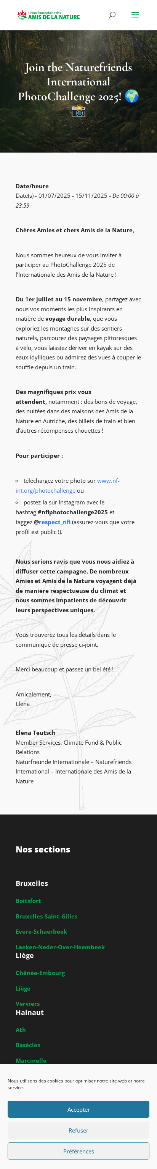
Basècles (28, 1045)
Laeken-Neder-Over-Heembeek (60, 947)
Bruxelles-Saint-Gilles (46, 916)
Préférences (78, 1151)
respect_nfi (54, 522)
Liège (23, 988)
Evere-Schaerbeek (41, 931)
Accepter (78, 1109)
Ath (21, 1030)
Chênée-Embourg (40, 973)
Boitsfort (28, 900)
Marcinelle (31, 1060)
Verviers (28, 1003)
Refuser (78, 1130)
